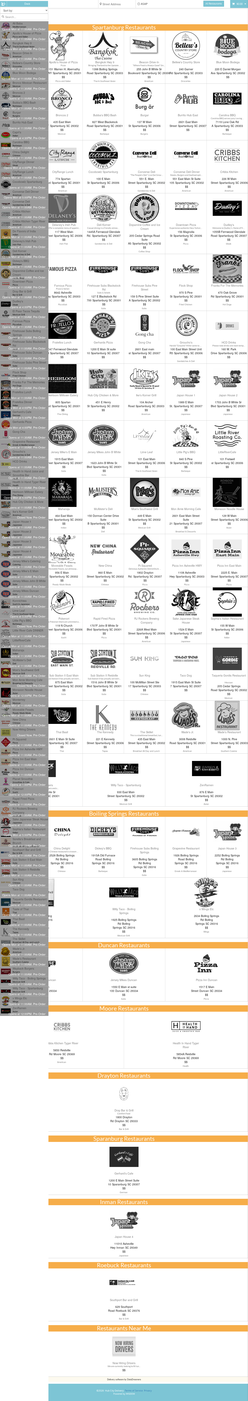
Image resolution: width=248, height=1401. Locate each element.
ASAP (144, 4)
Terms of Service (134, 1390)
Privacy (148, 1390)
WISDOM (130, 1394)
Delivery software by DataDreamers (124, 1379)
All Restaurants (214, 3)
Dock (27, 3)
